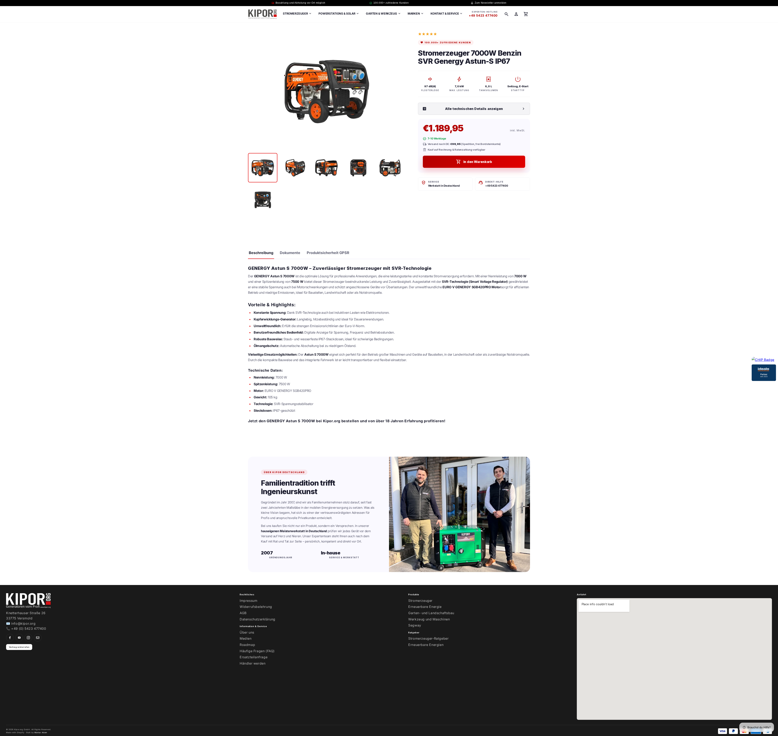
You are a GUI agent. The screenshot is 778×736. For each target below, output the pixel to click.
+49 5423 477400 (483, 15)
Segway (414, 625)
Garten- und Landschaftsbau (431, 613)
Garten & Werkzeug (383, 13)
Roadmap (247, 645)
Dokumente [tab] (290, 253)
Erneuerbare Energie (424, 607)
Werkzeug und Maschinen (429, 619)
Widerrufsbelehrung (256, 607)
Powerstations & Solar (338, 13)
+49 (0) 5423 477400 (28, 628)
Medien (246, 638)
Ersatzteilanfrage (253, 657)
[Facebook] (10, 637)
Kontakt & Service (447, 13)
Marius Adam (40, 732)
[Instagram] (28, 637)
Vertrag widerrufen (19, 647)
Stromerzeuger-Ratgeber (428, 638)
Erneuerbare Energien (426, 645)
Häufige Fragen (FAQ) (257, 651)
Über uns (247, 632)
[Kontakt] (38, 637)
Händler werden (252, 663)
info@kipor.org (23, 623)
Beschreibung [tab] (261, 253)
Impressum (248, 601)
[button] (506, 14)
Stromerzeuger (297, 13)
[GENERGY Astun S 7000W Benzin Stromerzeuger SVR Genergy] (262, 167)
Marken (416, 13)
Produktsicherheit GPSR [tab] (328, 253)
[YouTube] (19, 637)
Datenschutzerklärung (257, 619)
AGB (243, 613)
